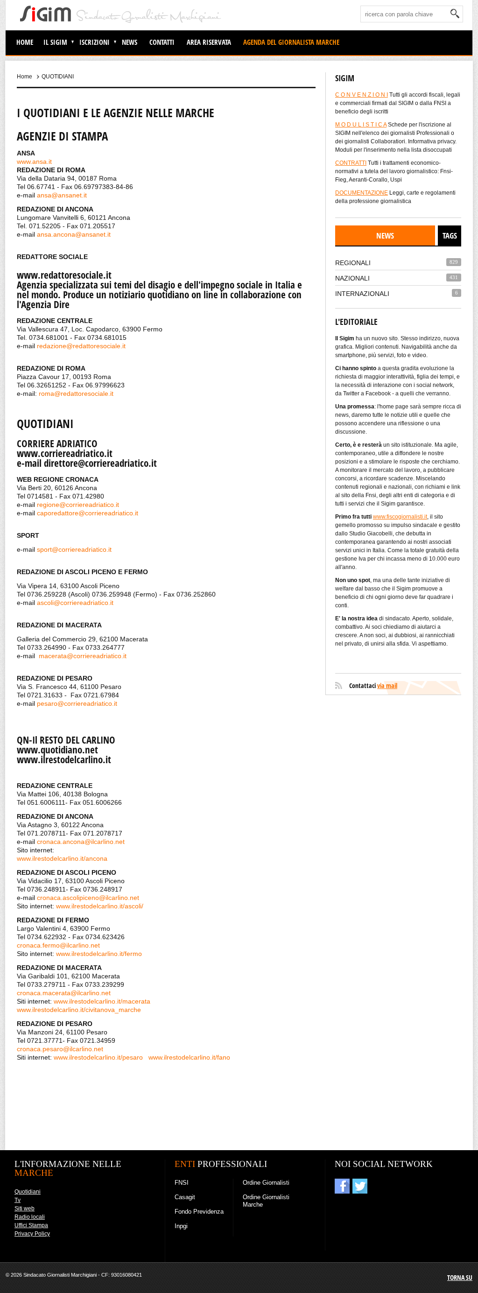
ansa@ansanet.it (62, 195)
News (129, 42)
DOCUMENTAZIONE (361, 193)
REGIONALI (353, 263)
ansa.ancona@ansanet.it (74, 234)
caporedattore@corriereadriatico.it (87, 513)
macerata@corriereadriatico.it (83, 656)
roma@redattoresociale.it (76, 393)
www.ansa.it (34, 161)
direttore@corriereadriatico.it (100, 463)
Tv (17, 1200)
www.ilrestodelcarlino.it (64, 759)
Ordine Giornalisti (266, 1182)
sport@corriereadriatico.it (74, 549)
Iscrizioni (94, 42)
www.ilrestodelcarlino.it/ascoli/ (99, 906)
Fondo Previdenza (199, 1211)
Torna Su (459, 1277)
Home (24, 42)
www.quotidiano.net (57, 749)
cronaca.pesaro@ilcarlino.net (60, 1049)
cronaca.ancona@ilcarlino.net (81, 841)
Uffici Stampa (31, 1225)
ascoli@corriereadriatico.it (75, 602)
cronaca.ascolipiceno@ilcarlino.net (88, 897)
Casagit (185, 1197)
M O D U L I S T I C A (361, 124)
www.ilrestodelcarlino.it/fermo (99, 953)
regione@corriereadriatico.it (78, 504)
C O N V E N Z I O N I (361, 94)
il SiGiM (55, 42)
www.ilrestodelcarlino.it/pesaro (98, 1057)
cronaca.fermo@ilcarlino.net (58, 945)
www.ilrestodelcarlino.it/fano (189, 1057)
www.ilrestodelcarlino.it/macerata (102, 1001)
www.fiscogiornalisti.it (400, 516)
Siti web (24, 1208)
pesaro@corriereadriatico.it (77, 703)
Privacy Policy (32, 1233)
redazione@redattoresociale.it (81, 346)
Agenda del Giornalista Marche (291, 42)
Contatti (162, 42)
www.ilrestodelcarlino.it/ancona (62, 858)
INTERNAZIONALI (362, 293)
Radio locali (29, 1217)
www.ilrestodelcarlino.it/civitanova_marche (79, 1009)
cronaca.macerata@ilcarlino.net (64, 993)
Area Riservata (209, 42)
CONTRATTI (350, 163)
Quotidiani (27, 1191)
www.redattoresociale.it (64, 274)
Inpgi (181, 1226)
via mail (387, 685)
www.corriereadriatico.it (64, 453)
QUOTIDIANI (58, 76)
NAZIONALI (352, 278)
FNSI (182, 1182)
